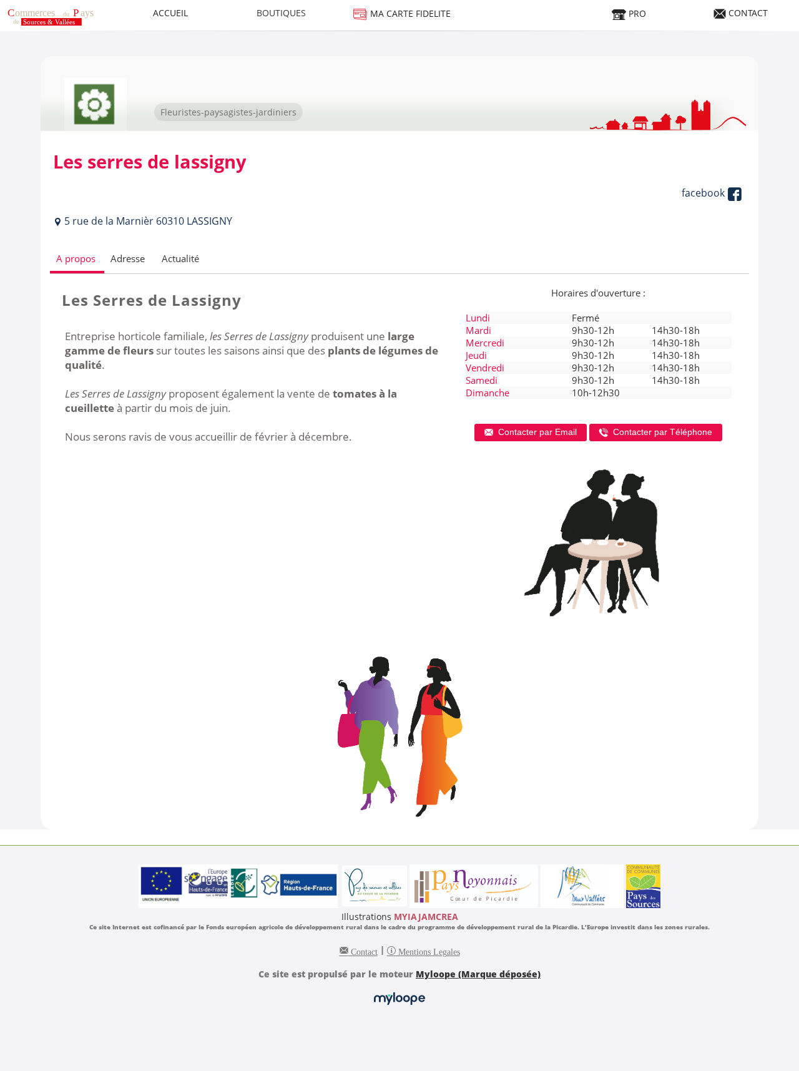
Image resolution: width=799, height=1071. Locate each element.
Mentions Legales (428, 950)
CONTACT (747, 13)
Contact (363, 950)
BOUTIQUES (281, 13)
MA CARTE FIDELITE (409, 13)
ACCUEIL (170, 13)
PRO (636, 13)
